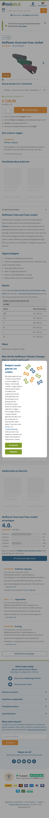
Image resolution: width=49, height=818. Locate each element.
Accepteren (13, 445)
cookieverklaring (11, 429)
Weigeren (13, 452)
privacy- (8, 427)
